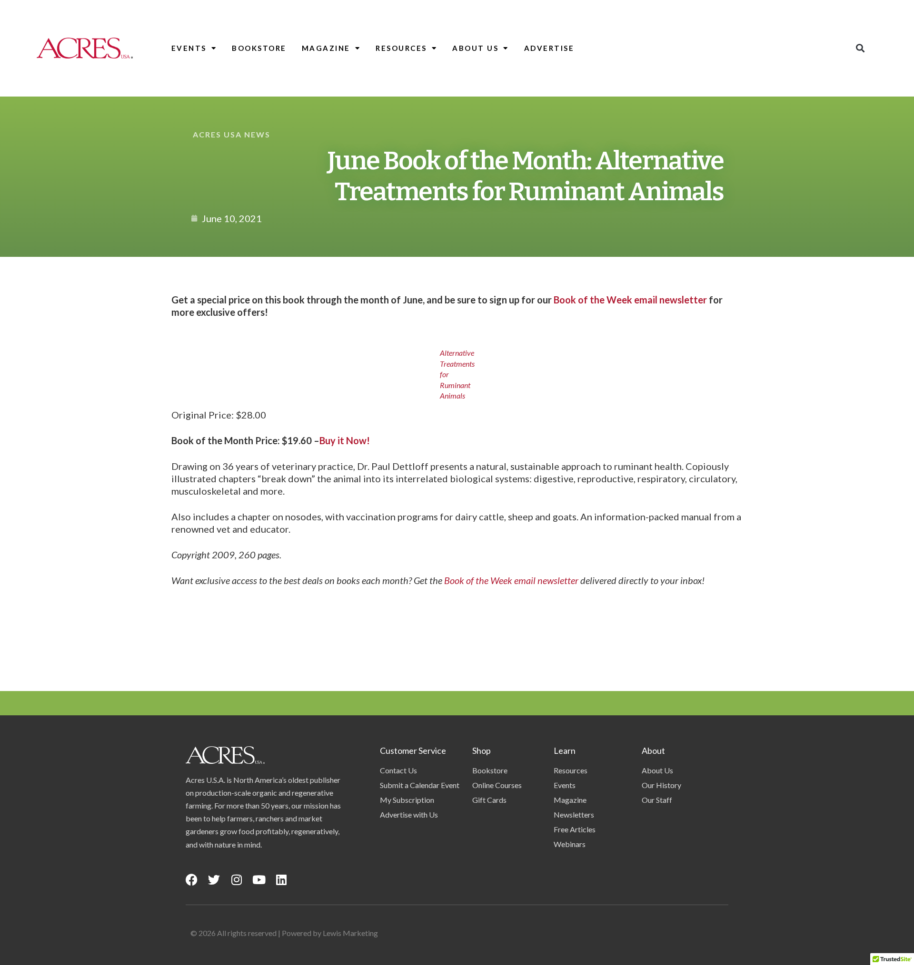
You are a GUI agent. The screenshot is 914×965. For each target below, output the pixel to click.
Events (189, 48)
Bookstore (259, 48)
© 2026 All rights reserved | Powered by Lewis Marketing (284, 932)
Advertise (549, 48)
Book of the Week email (490, 580)
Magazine (326, 48)
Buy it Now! (344, 440)
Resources (401, 48)
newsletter (557, 580)
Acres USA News (231, 134)
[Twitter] (214, 880)
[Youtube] (259, 880)
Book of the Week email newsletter (630, 299)
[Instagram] (236, 880)
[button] (860, 48)
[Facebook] (192, 880)
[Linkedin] (281, 880)
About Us (475, 48)
